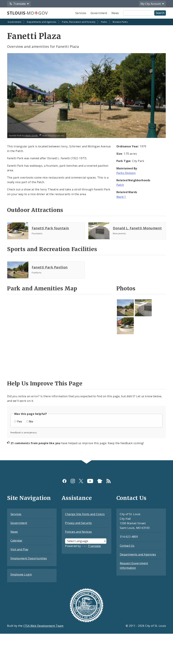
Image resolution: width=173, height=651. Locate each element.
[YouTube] (90, 481)
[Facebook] (64, 481)
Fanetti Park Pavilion (50, 267)
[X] (81, 481)
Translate (94, 546)
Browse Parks (120, 21)
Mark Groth (32, 135)
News (115, 13)
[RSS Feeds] (108, 481)
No (31, 421)
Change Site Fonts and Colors (85, 514)
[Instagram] (73, 481)
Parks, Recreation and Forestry (78, 21)
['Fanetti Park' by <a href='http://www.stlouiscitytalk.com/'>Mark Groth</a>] (125, 307)
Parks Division (126, 173)
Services (80, 13)
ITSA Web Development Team (43, 626)
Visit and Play (19, 549)
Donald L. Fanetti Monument (137, 228)
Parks (104, 21)
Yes (19, 421)
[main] (86, 239)
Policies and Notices (78, 532)
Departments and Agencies (41, 21)
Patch (120, 185)
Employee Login (21, 574)
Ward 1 (121, 197)
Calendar (16, 540)
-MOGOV (27, 13)
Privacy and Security (78, 523)
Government (99, 13)
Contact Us (127, 545)
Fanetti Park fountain (50, 228)
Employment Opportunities (28, 558)
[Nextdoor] (99, 481)
